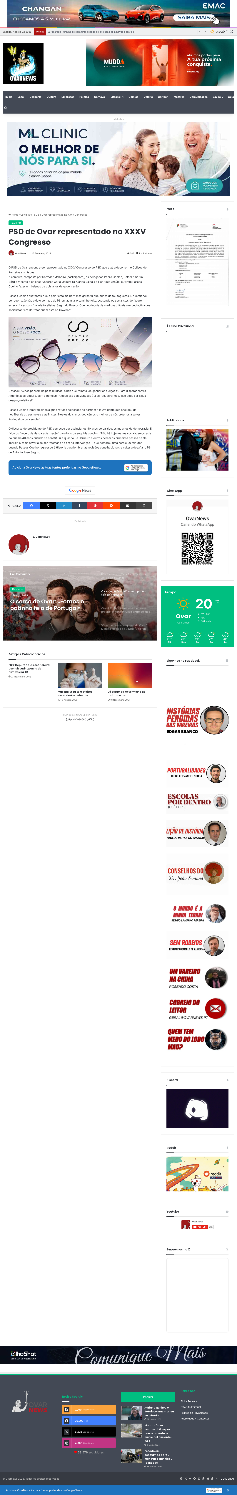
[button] (118, 1490)
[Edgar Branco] (197, 723)
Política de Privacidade (194, 1412)
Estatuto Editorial (191, 1407)
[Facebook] (31, 505)
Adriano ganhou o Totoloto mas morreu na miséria (159, 1411)
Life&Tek (116, 96)
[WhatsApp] (197, 537)
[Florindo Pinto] (197, 1039)
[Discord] (197, 1108)
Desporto (35, 96)
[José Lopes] (197, 804)
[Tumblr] (79, 505)
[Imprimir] (144, 505)
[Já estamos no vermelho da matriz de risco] (130, 675)
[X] (48, 505)
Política (84, 96)
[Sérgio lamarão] (197, 913)
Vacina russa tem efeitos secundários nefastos (75, 693)
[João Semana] (197, 874)
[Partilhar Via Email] (128, 505)
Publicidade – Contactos (195, 1418)
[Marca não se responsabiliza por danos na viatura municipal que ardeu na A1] (131, 1430)
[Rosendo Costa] (197, 977)
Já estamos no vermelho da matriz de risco (127, 693)
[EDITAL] (197, 262)
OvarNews (20, 253)
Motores (179, 96)
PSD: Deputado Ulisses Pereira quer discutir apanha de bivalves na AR (29, 668)
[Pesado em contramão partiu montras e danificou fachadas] (131, 1456)
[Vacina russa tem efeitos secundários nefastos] (80, 675)
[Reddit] (111, 505)
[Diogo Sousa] (197, 773)
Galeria (148, 96)
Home (14, 214)
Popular (148, 1397)
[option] (80, 603)
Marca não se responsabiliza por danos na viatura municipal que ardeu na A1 (158, 1433)
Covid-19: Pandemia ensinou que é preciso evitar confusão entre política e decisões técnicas (52, 605)
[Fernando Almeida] (197, 945)
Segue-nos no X (178, 1249)
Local (21, 96)
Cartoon (163, 96)
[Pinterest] (95, 505)
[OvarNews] (23, 63)
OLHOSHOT (227, 1478)
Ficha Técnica (189, 1401)
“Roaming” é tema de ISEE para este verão (72, 31)
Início (8, 96)
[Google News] (80, 491)
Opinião (133, 96)
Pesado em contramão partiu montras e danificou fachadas (158, 1457)
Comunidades (199, 96)
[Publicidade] (197, 469)
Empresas (67, 96)
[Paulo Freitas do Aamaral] (197, 833)
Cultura (51, 96)
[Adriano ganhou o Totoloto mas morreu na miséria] (131, 1413)
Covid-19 (25, 214)
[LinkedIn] (64, 505)
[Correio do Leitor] (197, 1008)
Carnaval (100, 96)
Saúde (217, 96)
